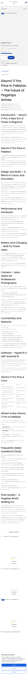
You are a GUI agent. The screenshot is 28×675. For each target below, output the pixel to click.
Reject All (14, 672)
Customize (14, 668)
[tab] (14, 71)
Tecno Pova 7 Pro (14, 590)
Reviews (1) (5, 74)
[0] (25, 3)
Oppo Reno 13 (14, 620)
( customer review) (12, 48)
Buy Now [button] (14, 563)
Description (5, 71)
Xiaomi (5, 65)
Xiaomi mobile (13, 63)
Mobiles (8, 63)
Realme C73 (14, 557)
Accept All (14, 665)
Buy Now (11, 57)
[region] (14, 664)
